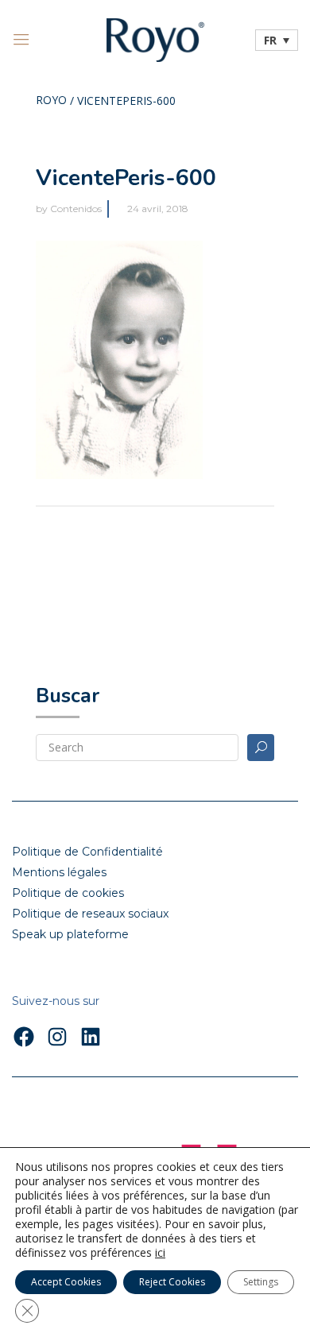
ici (160, 1253)
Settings (260, 1282)
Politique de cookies (68, 893)
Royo (51, 101)
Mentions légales (59, 872)
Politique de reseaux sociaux (90, 913)
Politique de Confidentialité (87, 851)
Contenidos (76, 208)
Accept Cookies (66, 1282)
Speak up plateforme (70, 934)
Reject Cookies (172, 1282)
